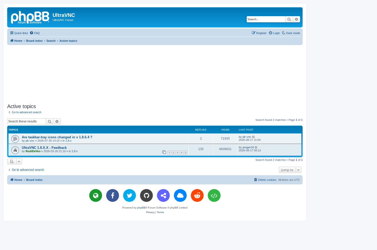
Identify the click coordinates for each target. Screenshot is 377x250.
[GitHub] (146, 195)
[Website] (95, 195)
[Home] (30, 16)
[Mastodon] (163, 195)
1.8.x (68, 140)
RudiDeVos (33, 151)
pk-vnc (30, 140)
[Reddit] (197, 195)
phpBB (141, 207)
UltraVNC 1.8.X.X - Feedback (44, 148)
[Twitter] (129, 195)
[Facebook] (112, 195)
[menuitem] (34, 33)
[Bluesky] (180, 195)
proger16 (248, 147)
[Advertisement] (154, 73)
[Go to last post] (253, 136)
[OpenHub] (214, 195)
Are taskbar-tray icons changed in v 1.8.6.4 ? (57, 137)
